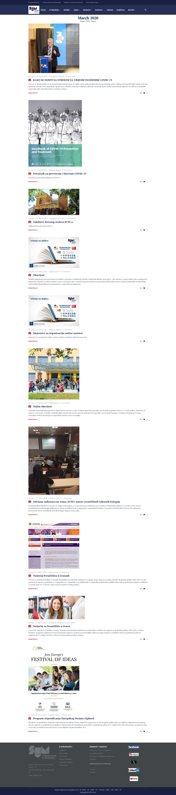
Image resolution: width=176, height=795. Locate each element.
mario (33, 76)
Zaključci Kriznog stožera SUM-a (53, 222)
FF (96, 790)
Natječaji (52, 170)
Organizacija (63, 765)
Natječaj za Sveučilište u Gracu (51, 626)
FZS (112, 790)
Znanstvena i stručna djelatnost (100, 750)
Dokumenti (63, 756)
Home (82, 21)
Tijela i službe (63, 753)
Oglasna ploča (54, 272)
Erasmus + (93, 772)
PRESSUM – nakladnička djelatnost (102, 756)
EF (88, 790)
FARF (92, 790)
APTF (84, 790)
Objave (58, 170)
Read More (32, 93)
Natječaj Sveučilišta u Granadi (51, 575)
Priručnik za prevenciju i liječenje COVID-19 (59, 173)
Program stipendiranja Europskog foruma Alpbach (63, 718)
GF (80, 790)
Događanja (53, 76)
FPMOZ (101, 790)
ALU (77, 790)
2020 (88, 21)
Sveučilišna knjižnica (96, 753)
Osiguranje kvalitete (66, 762)
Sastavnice (62, 750)
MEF (116, 790)
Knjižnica (93, 759)
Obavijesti (61, 76)
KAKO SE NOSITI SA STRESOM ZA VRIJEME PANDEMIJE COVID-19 (72, 80)
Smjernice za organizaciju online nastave (58, 333)
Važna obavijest (42, 406)
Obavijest (38, 275)
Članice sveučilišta (65, 759)
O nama (92, 769)
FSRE (108, 790)
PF (120, 790)
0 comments (71, 76)
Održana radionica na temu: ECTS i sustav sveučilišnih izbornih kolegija (76, 501)
